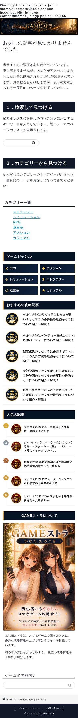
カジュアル (21, 238)
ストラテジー (23, 212)
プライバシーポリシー (29, 708)
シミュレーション (26, 217)
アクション (21, 232)
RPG (17, 222)
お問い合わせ (53, 708)
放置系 (18, 227)
